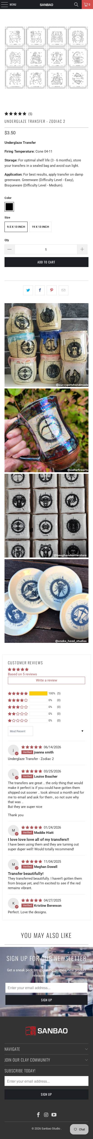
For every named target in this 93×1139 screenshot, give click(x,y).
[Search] (76, 4)
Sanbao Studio (51, 1128)
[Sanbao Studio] (46, 4)
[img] (32, 747)
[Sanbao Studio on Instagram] (46, 1115)
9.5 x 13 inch (16, 226)
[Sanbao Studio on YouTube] (54, 1115)
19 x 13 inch (40, 226)
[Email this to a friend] (63, 290)
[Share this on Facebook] (40, 290)
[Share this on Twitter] (28, 290)
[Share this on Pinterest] (51, 290)
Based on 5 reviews (22, 674)
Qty (7, 240)
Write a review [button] (46, 680)
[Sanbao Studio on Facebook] (38, 1115)
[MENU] (2, 4)
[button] (18, 693)
